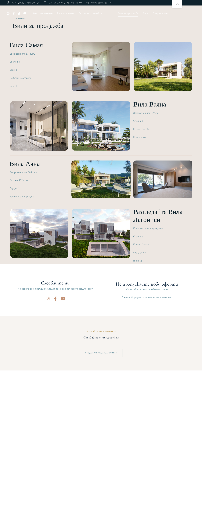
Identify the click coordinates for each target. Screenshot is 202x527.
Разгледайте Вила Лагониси (157, 216)
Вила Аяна (25, 164)
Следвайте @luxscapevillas (101, 352)
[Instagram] (48, 299)
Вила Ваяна (149, 105)
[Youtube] (63, 299)
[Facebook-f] (55, 299)
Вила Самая (26, 45)
